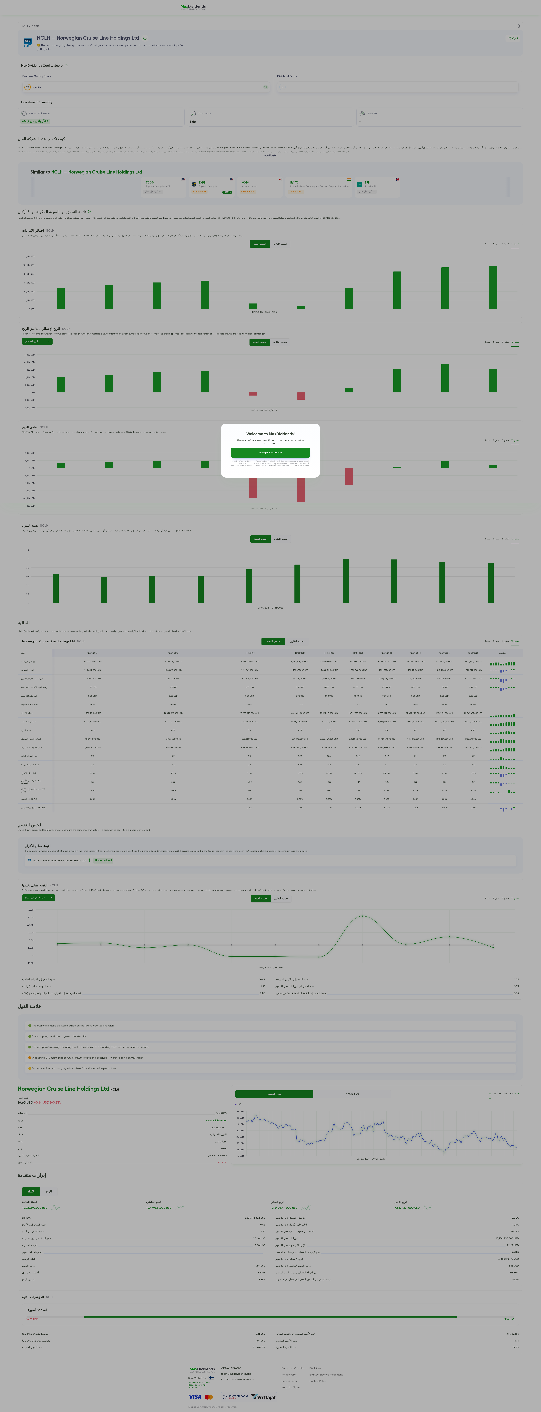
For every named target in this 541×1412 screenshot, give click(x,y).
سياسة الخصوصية (275, 465)
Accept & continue (270, 452)
